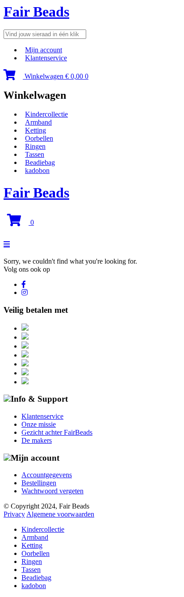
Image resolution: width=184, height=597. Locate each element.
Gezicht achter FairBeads (56, 432)
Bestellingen (38, 483)
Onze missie (38, 424)
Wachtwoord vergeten (52, 491)
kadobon (37, 170)
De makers (36, 440)
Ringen (35, 146)
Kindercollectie (46, 114)
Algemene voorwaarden (60, 514)
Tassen (34, 154)
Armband (38, 122)
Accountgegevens (46, 475)
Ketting (35, 130)
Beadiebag (40, 162)
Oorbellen (39, 138)
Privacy (14, 514)
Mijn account (43, 50)
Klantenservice (46, 58)
